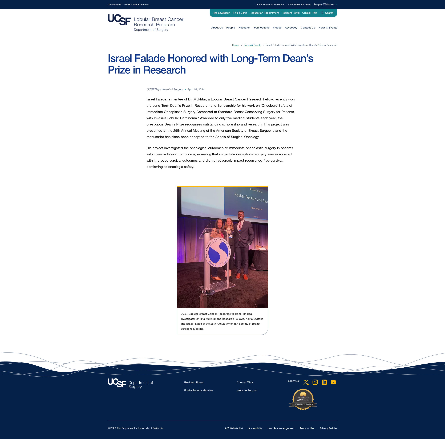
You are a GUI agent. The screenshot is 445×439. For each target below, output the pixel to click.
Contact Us (308, 27)
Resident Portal (291, 12)
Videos (277, 27)
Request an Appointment (264, 12)
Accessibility (255, 428)
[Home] (158, 22)
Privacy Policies (328, 428)
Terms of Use (307, 428)
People (230, 27)
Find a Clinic (240, 12)
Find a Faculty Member (198, 390)
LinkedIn (324, 382)
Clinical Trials (309, 12)
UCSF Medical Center (299, 4)
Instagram (315, 382)
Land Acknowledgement (281, 428)
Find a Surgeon (221, 12)
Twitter (306, 382)
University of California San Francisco (128, 4)
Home (235, 44)
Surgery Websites (323, 4)
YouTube (333, 382)
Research (244, 27)
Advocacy (291, 27)
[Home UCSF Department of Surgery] (146, 384)
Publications (261, 27)
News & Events (327, 27)
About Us (217, 27)
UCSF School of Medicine (270, 4)
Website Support (247, 390)
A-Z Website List (234, 428)
